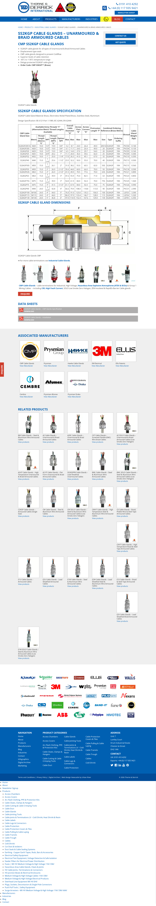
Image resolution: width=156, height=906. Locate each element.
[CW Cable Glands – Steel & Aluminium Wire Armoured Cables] (53, 497)
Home (24, 19)
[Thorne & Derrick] (47, 7)
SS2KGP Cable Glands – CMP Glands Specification (43, 310)
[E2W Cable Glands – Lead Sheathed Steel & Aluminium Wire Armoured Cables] (102, 567)
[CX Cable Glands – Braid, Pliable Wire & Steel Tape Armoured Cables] (127, 497)
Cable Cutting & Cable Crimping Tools (52, 759)
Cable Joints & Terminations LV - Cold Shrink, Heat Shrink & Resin (74, 749)
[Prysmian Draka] (78, 382)
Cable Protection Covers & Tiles (93, 737)
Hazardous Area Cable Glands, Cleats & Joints (24, 867)
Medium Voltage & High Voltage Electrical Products (27, 878)
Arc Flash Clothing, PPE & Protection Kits (52, 746)
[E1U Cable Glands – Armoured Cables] (28, 567)
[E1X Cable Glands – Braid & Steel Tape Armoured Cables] (127, 567)
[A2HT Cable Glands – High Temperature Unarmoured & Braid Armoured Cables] (28, 460)
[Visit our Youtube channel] (123, 765)
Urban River (86, 777)
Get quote (120, 42)
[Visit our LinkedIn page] (120, 765)
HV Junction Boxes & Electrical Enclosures (22, 873)
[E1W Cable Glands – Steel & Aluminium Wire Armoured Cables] (78, 567)
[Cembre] (30, 382)
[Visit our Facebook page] (116, 765)
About (36, 19)
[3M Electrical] (102, 351)
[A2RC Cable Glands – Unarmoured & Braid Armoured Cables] (78, 423)
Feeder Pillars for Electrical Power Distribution (24, 861)
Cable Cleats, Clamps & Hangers (18, 803)
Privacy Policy (42, 777)
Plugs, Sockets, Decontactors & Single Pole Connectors (28, 884)
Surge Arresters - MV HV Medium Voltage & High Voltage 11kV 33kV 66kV (36, 890)
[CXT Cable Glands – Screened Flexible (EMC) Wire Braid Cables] (102, 423)
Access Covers (49, 741)
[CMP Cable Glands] (30, 351)
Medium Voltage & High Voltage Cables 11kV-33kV (26, 876)
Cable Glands (69, 736)
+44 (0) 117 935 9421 (124, 8)
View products (23, 442)
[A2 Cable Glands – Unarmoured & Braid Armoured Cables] (53, 423)
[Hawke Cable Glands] (78, 351)
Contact (130, 19)
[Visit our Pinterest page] (127, 765)
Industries (92, 19)
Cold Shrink (90, 763)
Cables (88, 758)
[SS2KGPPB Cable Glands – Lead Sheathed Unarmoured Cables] (78, 460)
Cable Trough (91, 754)
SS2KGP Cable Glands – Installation (37, 318)
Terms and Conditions (26, 777)
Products (50, 19)
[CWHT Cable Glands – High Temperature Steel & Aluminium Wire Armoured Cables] (102, 497)
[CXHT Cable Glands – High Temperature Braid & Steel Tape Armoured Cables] (127, 532)
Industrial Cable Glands (45, 27)
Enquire (25, 294)
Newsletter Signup (126, 13)
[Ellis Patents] (126, 351)
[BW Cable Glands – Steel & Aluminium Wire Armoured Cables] (28, 423)
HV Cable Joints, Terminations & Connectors (24, 870)
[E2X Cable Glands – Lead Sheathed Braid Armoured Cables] (127, 602)
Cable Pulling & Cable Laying (17, 832)
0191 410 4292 (128, 4)
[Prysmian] (54, 351)
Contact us (120, 36)
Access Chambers (50, 736)
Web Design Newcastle (70, 777)
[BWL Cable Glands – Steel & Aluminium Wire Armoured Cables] (102, 460)
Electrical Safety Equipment (16, 855)
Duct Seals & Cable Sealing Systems (20, 849)
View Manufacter (26, 366)
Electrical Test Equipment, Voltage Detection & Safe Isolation (31, 858)
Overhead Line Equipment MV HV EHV (21, 881)
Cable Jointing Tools (72, 741)
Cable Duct (47, 765)
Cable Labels (69, 757)
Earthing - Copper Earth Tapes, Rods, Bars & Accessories (29, 852)
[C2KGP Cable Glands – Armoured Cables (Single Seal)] (28, 497)
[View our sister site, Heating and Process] (106, 19)
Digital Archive (24, 762)
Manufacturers (71, 19)
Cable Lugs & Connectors (69, 762)
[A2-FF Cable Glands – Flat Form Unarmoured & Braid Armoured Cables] (53, 460)
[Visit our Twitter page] (112, 765)
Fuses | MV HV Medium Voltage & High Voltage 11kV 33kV (29, 864)
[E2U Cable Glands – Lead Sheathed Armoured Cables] (53, 567)
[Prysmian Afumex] (54, 382)
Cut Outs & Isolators (13, 846)
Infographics (23, 759)
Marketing (22, 765)
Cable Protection (71, 768)
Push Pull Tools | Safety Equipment (20, 887)
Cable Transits (92, 750)
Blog (117, 19)
